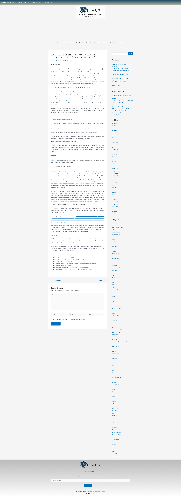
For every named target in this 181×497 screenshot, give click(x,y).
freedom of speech (115, 315)
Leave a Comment (55, 60)
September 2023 (115, 144)
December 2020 (115, 201)
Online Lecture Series (116, 387)
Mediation (114, 375)
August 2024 (114, 130)
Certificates (114, 251)
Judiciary (113, 360)
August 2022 (114, 154)
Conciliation (114, 263)
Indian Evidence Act (116, 332)
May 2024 (114, 137)
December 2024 (115, 125)
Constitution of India (116, 267)
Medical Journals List (116, 108)
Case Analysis (114, 246)
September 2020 (115, 209)
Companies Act (115, 256)
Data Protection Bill (116, 294)
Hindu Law (114, 325)
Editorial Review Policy (101, 476)
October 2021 (115, 178)
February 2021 (115, 197)
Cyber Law (114, 291)
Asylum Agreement (116, 234)
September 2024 (115, 128)
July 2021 (113, 185)
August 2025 (114, 123)
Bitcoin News (114, 237)
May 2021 (114, 190)
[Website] (96, 314)
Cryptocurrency (115, 287)
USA (113, 451)
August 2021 (114, 182)
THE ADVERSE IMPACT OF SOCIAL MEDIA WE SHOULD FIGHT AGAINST (122, 97)
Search (113, 51)
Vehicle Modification (116, 456)
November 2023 (115, 140)
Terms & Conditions (114, 476)
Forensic (113, 313)
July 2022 (113, 156)
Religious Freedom (116, 406)
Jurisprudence (115, 363)
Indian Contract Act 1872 (117, 329)
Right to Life (114, 410)
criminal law (114, 284)
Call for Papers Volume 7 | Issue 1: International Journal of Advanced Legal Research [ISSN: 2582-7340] (27, 2)
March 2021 (114, 194)
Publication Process (89, 476)
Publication (78, 42)
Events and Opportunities (117, 306)
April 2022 (114, 163)
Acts (61, 60)
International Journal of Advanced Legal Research (94, 491)
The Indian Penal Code (116, 434)
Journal (113, 356)
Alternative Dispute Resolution (118, 227)
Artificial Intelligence (116, 232)
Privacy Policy (62, 476)
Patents (113, 389)
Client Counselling (115, 253)
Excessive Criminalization (117, 308)
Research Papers (115, 408)
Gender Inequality (115, 318)
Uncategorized (115, 449)
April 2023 (114, 147)
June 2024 (114, 135)
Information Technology (117, 337)
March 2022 (114, 166)
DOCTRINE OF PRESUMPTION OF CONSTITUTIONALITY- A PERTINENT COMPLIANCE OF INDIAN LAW (121, 70)
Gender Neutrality (115, 320)
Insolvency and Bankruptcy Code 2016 (120, 341)
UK (112, 446)
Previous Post (57, 280)
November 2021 (115, 175)
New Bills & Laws (115, 384)
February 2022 (115, 168)
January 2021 (114, 199)
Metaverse (114, 379)
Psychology (114, 401)
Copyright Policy (79, 476)
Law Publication (115, 368)
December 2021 (115, 173)
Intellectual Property (116, 344)
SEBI (113, 420)
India (113, 327)
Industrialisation (115, 334)
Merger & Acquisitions (116, 377)
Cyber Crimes (115, 289)
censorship (114, 248)
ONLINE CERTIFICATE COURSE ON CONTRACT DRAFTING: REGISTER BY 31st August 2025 (122, 64)
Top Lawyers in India (116, 439)
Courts (113, 277)
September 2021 (115, 180)
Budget (113, 241)
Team (58, 42)
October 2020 (115, 206)
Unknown (114, 104)
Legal (113, 370)
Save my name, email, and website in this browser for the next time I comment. (69, 319)
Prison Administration (116, 399)
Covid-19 (114, 279)
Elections (113, 301)
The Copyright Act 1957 (117, 432)
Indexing (120, 42)
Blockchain (114, 239)
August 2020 (114, 211)
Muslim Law (114, 382)
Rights (113, 413)
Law (112, 365)
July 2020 (113, 213)
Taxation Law (114, 427)
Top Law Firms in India (116, 437)
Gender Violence (115, 322)
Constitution (114, 265)
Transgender (114, 441)
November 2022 (115, 149)
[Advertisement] (90, 30)
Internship (114, 351)
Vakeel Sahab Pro (115, 453)
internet (113, 348)
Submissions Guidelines (68, 42)
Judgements (114, 358)
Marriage (114, 372)
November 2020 (115, 204)
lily (112, 100)
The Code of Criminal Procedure (118, 429)
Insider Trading (115, 339)
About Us (54, 476)
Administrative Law (116, 225)
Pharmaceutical (115, 391)
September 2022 (115, 151)
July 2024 (113, 132)
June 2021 (114, 187)
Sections (113, 422)
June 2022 (114, 159)
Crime (113, 282)
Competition (114, 260)
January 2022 (114, 171)
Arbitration (114, 229)
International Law (115, 346)
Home (53, 42)
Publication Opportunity (117, 403)
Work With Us (113, 42)
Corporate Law (115, 275)
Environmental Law (116, 303)
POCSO (113, 394)
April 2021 (114, 192)
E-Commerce (114, 298)
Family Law (114, 310)
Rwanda (113, 418)
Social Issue (114, 425)
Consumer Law (115, 270)
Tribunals (114, 444)
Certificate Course (89, 42)
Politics (113, 396)
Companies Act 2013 (116, 258)
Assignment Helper (116, 95)
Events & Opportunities (102, 42)
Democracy (114, 296)
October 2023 (115, 142)
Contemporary (65, 60)
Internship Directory (116, 353)
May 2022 (114, 161)
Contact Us (70, 476)
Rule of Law (114, 415)
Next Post (99, 280)
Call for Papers (115, 244)
